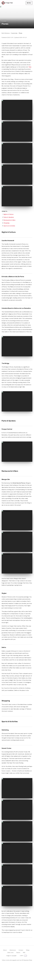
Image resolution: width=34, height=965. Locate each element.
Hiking (27, 950)
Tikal (29, 67)
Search (18, 952)
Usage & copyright (11, 955)
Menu (29, 3)
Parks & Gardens (9, 217)
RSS (24, 952)
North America (5, 33)
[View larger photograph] (17, 110)
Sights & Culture (8, 214)
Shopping (6, 223)
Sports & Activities (9, 226)
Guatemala (14, 33)
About (5, 950)
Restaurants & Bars (9, 220)
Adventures (13, 950)
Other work (10, 952)
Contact (21, 950)
